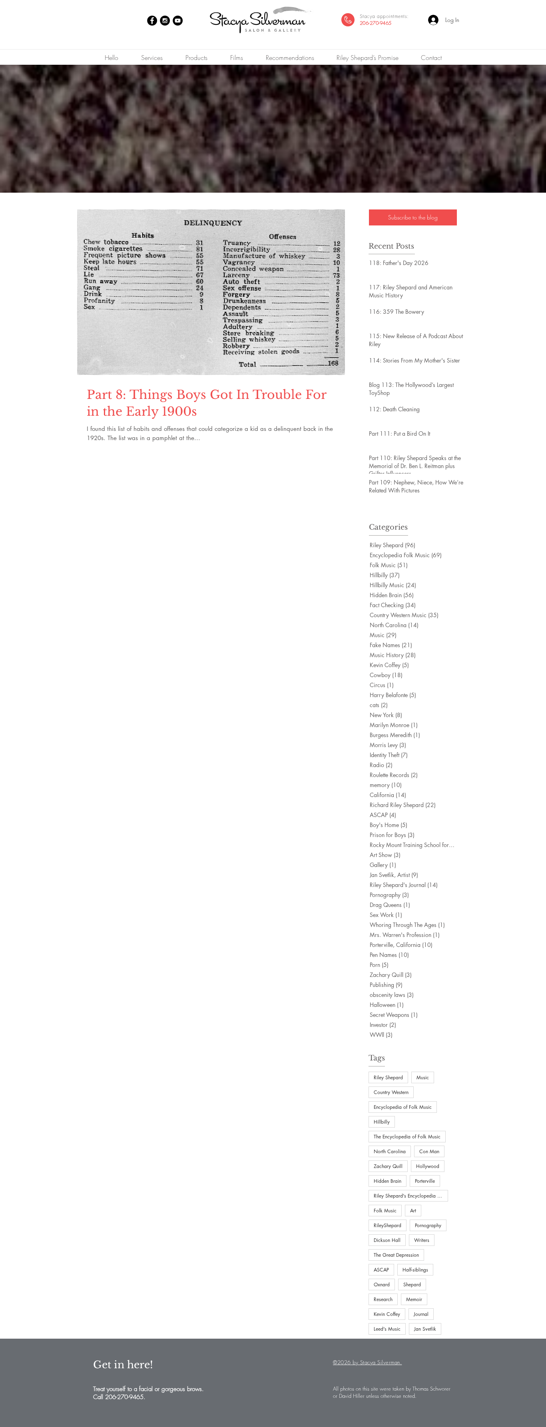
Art (413, 1210)
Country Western (391, 1092)
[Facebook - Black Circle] (152, 21)
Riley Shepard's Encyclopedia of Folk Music (411, 1195)
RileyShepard (387, 1225)
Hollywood (427, 1166)
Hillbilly (382, 1121)
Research (383, 1299)
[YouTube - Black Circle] (178, 21)
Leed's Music (387, 1328)
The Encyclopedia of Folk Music (407, 1136)
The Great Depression (396, 1255)
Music (422, 1077)
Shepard (412, 1284)
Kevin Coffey (387, 1314)
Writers (421, 1240)
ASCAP (381, 1269)
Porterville (425, 1181)
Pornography (428, 1225)
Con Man (429, 1151)
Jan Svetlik (425, 1328)
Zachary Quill (388, 1166)
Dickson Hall (387, 1240)
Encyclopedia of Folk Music (403, 1107)
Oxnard (382, 1284)
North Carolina (390, 1151)
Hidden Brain (387, 1181)
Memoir (414, 1299)
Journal (421, 1314)
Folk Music (385, 1210)
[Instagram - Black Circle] (165, 21)
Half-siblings (415, 1269)
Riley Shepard (388, 1077)
